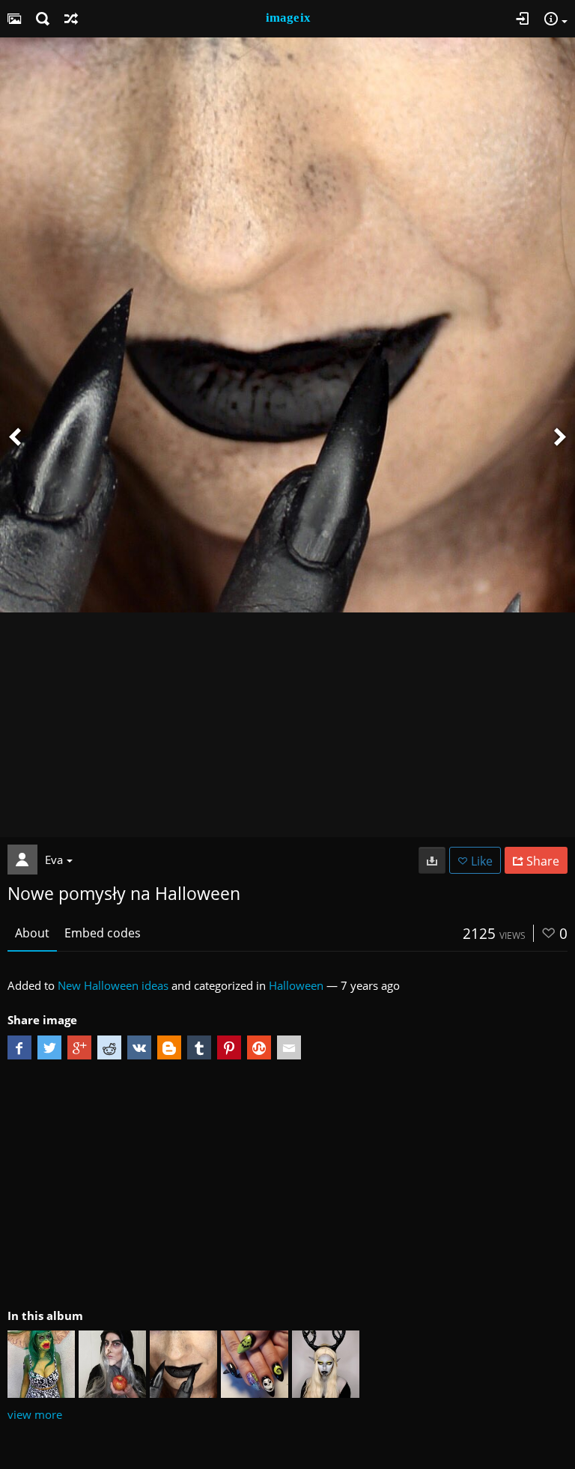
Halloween (296, 985)
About (32, 933)
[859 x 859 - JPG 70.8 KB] (432, 860)
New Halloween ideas (113, 985)
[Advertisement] (287, 725)
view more (34, 1414)
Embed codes (102, 933)
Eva (54, 859)
